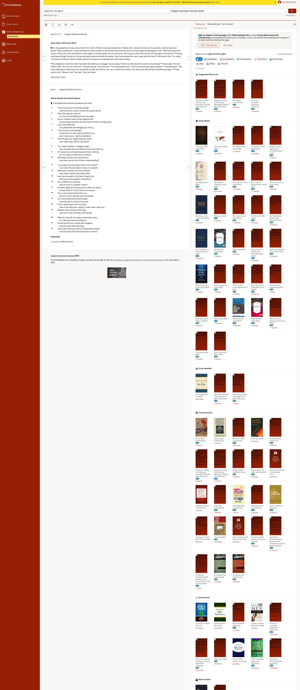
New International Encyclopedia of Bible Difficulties (240, 396)
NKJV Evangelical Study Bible (220, 286)
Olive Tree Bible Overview (276, 507)
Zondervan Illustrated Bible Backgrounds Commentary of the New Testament (277, 541)
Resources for (211, 54)
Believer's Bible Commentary (239, 440)
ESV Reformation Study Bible (239, 148)
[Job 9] (189, 167)
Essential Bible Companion (275, 440)
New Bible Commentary (238, 101)
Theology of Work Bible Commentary (203, 538)
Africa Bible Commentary (201, 440)
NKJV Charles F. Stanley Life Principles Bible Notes (257, 253)
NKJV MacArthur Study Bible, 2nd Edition (257, 287)
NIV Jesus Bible (220, 216)
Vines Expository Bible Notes (220, 353)
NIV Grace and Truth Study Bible (202, 217)
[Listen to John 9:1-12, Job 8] (72, 25)
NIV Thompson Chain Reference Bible (202, 252)
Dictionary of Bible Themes (203, 624)
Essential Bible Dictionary (238, 624)
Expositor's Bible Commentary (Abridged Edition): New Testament (221, 103)
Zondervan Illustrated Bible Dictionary (276, 661)
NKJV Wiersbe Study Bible (238, 320)
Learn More (227, 45)
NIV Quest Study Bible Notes (239, 217)
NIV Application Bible (202, 183)
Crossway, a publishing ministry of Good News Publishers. (139, 260)
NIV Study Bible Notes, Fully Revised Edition (276, 218)
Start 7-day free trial (209, 45)
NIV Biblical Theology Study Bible (220, 184)
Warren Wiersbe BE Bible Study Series (240, 538)
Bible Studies (205, 679)
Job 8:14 (56, 241)
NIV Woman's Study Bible (219, 251)
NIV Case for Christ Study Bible (240, 183)
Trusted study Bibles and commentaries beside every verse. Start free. (160, 2)
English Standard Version (62, 256)
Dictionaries (204, 597)
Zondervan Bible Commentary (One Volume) (258, 539)
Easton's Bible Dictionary (219, 624)
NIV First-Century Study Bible (276, 183)
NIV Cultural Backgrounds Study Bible (258, 184)
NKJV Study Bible (220, 319)
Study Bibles (204, 121)
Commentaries (205, 412)
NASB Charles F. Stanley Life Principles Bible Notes (276, 150)
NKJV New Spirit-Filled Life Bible (202, 320)
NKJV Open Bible (220, 659)
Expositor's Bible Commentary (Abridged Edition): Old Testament (203, 103)
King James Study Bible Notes (258, 148)
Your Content (227, 24)
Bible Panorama (257, 439)
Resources (200, 24)
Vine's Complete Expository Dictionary (257, 661)
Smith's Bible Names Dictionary (240, 660)
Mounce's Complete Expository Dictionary (255, 103)
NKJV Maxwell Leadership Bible (276, 286)
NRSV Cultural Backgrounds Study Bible (277, 321)
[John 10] (189, 56)
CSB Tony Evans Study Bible (202, 148)
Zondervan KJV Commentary (219, 576)
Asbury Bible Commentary (219, 440)
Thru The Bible (220, 537)
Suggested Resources (208, 74)
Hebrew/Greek (213, 24)
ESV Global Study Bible (220, 148)
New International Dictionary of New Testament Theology (203, 662)
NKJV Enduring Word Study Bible (202, 286)
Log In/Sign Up (289, 2)
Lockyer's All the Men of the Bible (257, 624)
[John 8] (44, 56)
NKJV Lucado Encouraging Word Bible (240, 287)
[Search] (292, 11)
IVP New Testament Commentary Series (277, 472)
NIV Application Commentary (239, 507)
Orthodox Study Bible (202, 353)
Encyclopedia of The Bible (202, 395)
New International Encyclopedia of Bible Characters (221, 396)
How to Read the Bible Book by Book (258, 471)
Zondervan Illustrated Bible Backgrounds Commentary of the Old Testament (203, 579)
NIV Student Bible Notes (258, 217)
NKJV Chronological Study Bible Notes (277, 251)
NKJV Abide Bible (239, 250)
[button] (286, 2)
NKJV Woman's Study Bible (256, 320)
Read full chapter (58, 77)
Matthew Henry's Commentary (202, 507)
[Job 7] (44, 167)
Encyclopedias (205, 368)
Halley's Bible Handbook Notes (239, 471)
